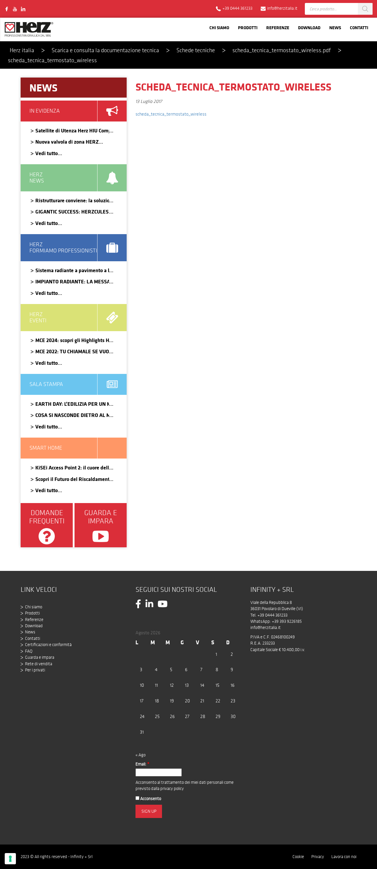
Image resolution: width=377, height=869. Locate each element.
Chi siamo (219, 27)
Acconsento (150, 798)
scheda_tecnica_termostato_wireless (170, 114)
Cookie (298, 856)
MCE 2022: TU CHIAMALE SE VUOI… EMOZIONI (72, 351)
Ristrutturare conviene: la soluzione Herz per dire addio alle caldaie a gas (72, 200)
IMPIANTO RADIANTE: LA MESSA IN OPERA (72, 281)
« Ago (140, 755)
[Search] (365, 9)
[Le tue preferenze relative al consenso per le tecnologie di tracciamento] (10, 858)
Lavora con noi (343, 856)
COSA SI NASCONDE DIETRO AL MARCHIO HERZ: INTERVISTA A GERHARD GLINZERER (72, 415)
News (335, 27)
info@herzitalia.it (265, 627)
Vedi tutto (46, 153)
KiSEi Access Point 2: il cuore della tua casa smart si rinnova (72, 467)
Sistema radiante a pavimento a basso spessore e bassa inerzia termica (72, 270)
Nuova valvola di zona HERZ (67, 141)
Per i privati (35, 670)
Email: (142, 764)
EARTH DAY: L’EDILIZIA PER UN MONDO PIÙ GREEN (72, 404)
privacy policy (172, 788)
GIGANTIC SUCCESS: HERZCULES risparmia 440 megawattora (72, 211)
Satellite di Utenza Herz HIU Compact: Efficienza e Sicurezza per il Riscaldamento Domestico (72, 130)
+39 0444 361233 (272, 615)
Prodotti (247, 27)
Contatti (359, 27)
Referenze (277, 27)
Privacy (317, 856)
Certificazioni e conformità (48, 644)
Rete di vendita (38, 663)
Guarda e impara (39, 657)
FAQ (28, 651)
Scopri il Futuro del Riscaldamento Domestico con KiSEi (72, 479)
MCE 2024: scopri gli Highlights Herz (72, 340)
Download (309, 27)
